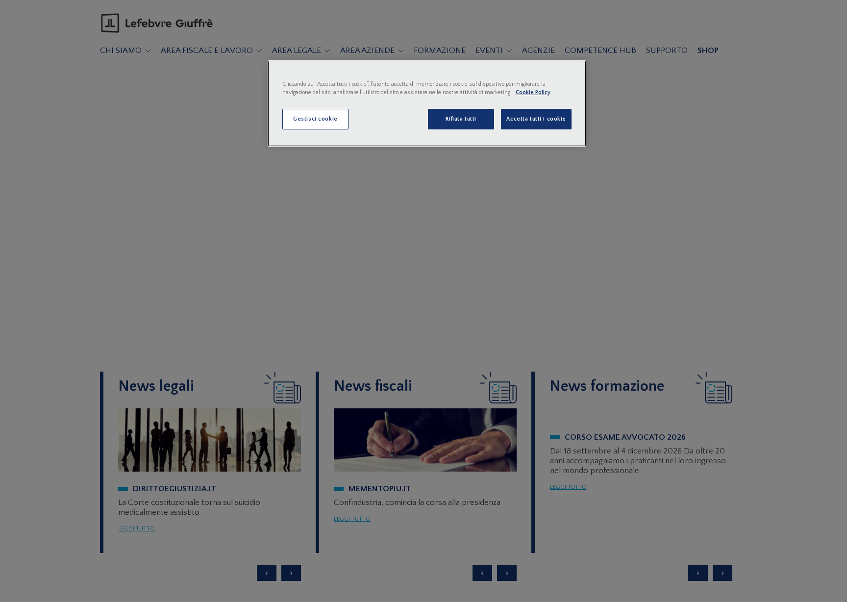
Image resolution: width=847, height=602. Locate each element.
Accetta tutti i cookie (536, 119)
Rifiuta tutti (461, 119)
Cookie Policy (533, 92)
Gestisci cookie (315, 119)
